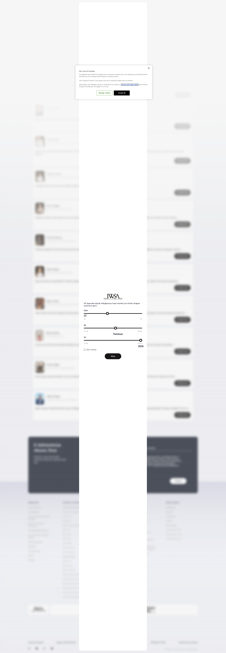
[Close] (148, 68)
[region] (114, 82)
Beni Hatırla (91, 350)
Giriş (113, 356)
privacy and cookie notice (129, 84)
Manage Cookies (105, 93)
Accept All (121, 93)
